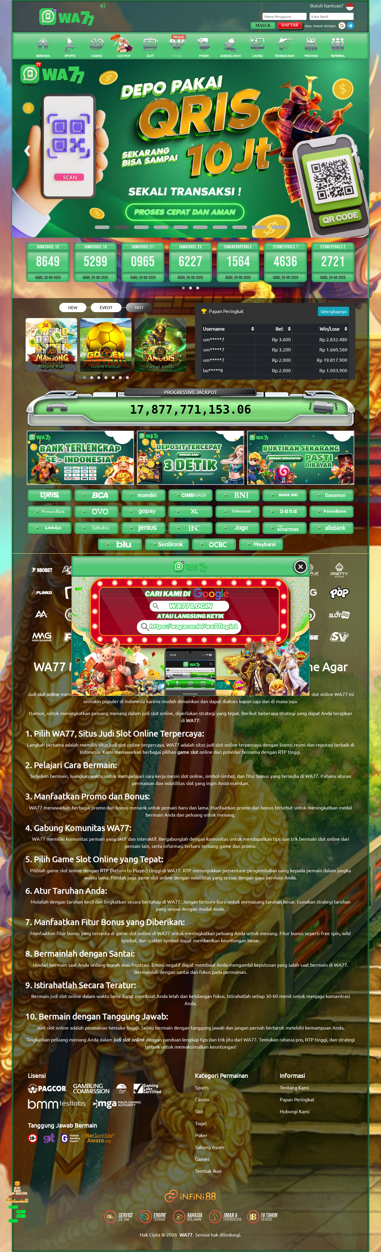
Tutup (301, 567)
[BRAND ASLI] (190, 636)
